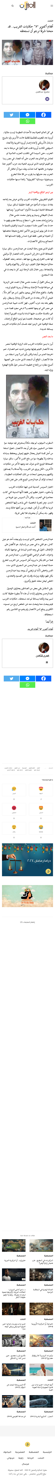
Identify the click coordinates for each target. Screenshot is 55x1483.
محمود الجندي (11, 770)
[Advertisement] (27, 1110)
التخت (50, 21)
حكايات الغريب (8, 768)
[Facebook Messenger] (27, 115)
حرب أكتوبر (17, 768)
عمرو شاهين (43, 92)
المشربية (20, 1452)
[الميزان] (27, 6)
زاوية (20, 1458)
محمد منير (20, 770)
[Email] (47, 99)
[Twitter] (11, 115)
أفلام (38, 768)
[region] (27, 896)
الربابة (30, 1458)
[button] (27, 896)
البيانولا (7, 1452)
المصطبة (48, 1256)
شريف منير (37, 770)
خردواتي (10, 1458)
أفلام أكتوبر (32, 768)
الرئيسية (24, 768)
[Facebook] (43, 115)
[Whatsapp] (27, 121)
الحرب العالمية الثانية (34, 137)
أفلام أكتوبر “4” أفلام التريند (40, 629)
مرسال (25, 1464)
